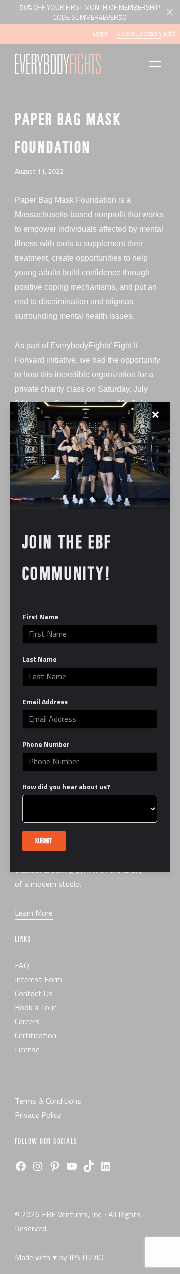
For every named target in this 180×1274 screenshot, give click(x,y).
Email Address (45, 702)
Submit (44, 840)
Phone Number (46, 744)
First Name (40, 617)
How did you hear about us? (66, 787)
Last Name (39, 659)
